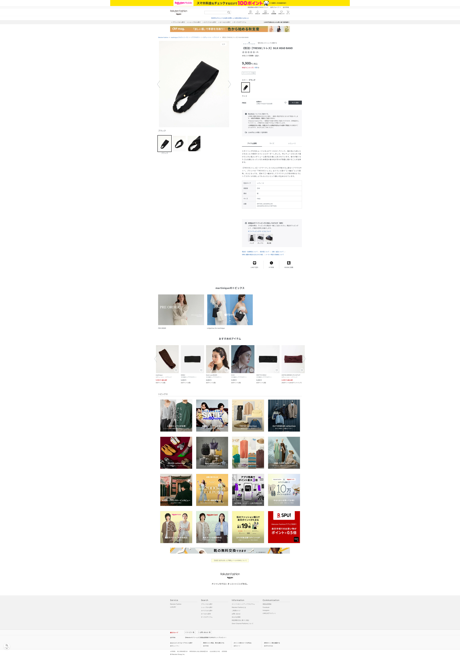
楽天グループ (274, 7)
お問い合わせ (236, 614)
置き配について (264, 252)
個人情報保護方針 (182, 651)
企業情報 (172, 651)
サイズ (272, 143)
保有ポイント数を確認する (272, 643)
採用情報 (224, 651)
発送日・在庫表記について (250, 252)
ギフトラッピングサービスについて (259, 231)
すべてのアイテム (207, 617)
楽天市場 (286, 7)
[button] (194, 84)
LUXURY (173, 607)
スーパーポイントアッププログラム (243, 604)
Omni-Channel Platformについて (242, 623)
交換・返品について (278, 252)
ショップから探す (207, 607)
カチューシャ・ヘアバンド (211, 37)
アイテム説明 (252, 143)
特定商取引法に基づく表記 (240, 620)
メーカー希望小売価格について (274, 255)
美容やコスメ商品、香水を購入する (213, 643)
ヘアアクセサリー (195, 37)
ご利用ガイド (236, 610)
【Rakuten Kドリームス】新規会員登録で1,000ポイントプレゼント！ (205, 637)
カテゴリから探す (207, 610)
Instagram (266, 610)
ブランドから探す (207, 604)
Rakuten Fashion (163, 37)
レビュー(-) (292, 143)
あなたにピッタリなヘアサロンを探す (181, 643)
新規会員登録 (267, 604)
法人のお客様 (236, 617)
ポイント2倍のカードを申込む (243, 643)
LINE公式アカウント (269, 613)
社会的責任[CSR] (215, 651)
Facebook (266, 607)
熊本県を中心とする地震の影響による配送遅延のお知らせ (230, 18)
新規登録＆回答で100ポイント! (258, 7)
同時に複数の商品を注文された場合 (252, 255)
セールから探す (206, 614)
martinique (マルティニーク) (179, 37)
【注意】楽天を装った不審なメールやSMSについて (230, 560)
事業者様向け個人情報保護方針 (199, 651)
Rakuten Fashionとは (239, 607)
